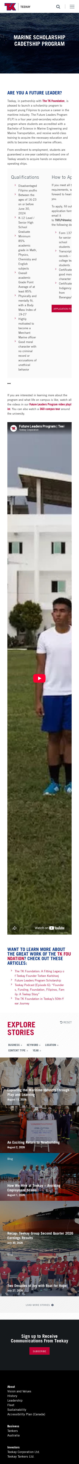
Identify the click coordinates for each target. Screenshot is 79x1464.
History (12, 1395)
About (11, 1386)
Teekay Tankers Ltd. (20, 1456)
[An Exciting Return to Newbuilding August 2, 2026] (39, 1151)
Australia (13, 1435)
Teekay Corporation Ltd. (23, 1451)
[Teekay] (17, 6)
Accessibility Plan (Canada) (26, 1414)
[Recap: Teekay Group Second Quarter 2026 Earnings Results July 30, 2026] (39, 1247)
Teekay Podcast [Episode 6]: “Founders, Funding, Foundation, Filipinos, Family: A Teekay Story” (39, 989)
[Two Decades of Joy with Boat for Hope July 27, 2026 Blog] (39, 1295)
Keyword (32, 1044)
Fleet (10, 1405)
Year (36, 1050)
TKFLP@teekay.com (66, 220)
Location (50, 1044)
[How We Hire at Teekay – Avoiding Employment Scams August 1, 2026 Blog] (39, 1199)
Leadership (14, 1400)
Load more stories (38, 1304)
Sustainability (16, 1409)
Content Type (17, 1050)
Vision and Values (19, 1391)
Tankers (12, 1430)
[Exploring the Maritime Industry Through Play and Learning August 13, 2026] (39, 1104)
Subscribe (39, 1351)
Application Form (64, 308)
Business (14, 1044)
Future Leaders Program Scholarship (38, 980)
